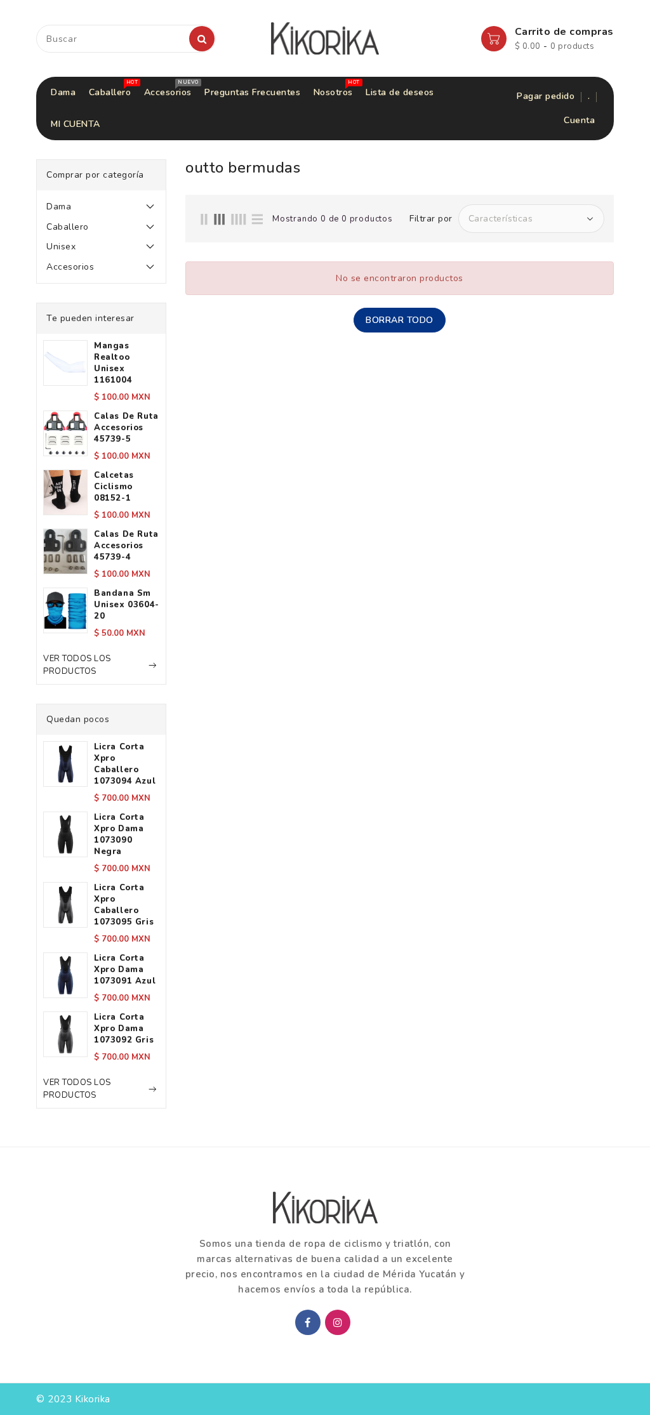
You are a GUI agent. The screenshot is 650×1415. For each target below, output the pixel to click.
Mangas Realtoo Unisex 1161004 (113, 363)
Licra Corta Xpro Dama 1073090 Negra (119, 834)
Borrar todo (400, 320)
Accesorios (70, 267)
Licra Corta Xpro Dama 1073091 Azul (125, 969)
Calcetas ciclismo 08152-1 (114, 487)
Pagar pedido (545, 96)
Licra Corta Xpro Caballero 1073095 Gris (124, 905)
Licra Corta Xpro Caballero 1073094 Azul (125, 764)
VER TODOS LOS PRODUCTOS (77, 665)
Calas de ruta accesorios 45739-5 (126, 428)
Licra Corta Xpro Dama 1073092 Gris (124, 1028)
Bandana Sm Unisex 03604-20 (126, 605)
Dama (58, 207)
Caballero (67, 227)
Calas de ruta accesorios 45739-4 (126, 546)
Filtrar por (431, 218)
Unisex (61, 246)
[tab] (101, 207)
